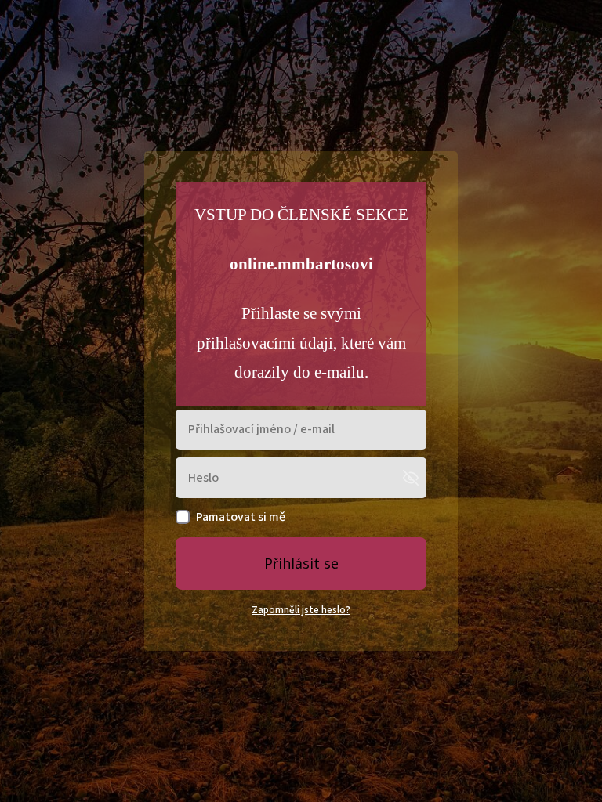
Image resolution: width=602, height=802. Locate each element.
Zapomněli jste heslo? (301, 610)
